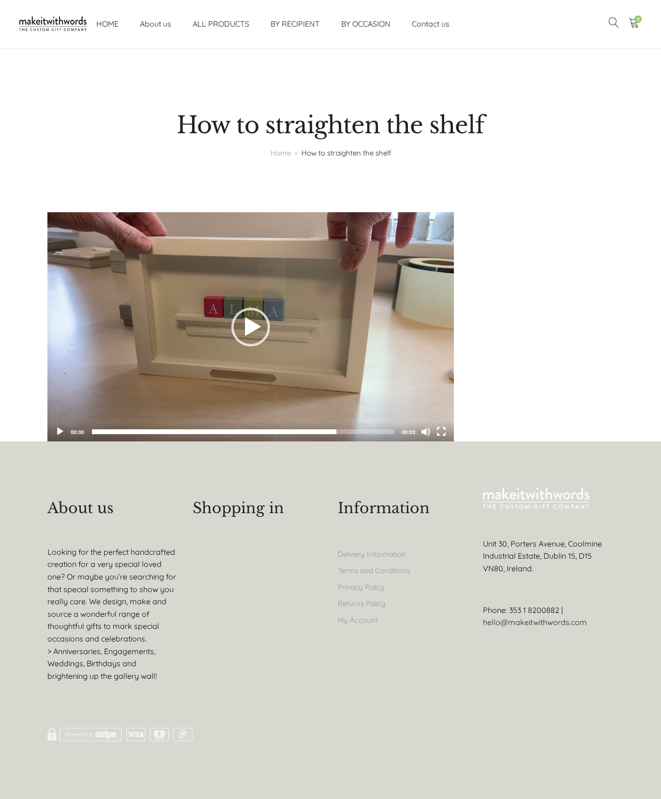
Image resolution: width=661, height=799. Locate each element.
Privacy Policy (361, 587)
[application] (250, 326)
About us (155, 24)
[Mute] (426, 432)
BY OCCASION (366, 24)
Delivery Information (372, 554)
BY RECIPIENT (295, 24)
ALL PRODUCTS (221, 24)
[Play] (60, 432)
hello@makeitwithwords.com (535, 622)
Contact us (431, 24)
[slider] (243, 431)
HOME (107, 24)
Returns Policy (362, 603)
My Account (358, 620)
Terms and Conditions (374, 570)
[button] (250, 327)
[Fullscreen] (441, 432)
